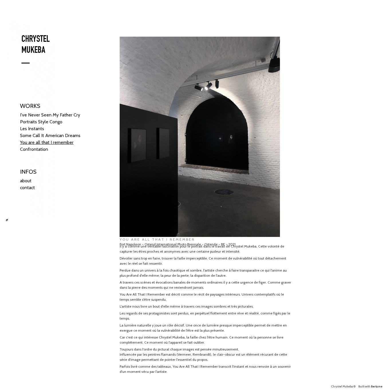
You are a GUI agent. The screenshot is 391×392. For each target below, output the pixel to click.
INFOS (28, 171)
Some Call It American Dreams (50, 135)
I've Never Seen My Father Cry (50, 115)
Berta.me (376, 386)
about (25, 180)
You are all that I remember (47, 142)
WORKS (30, 105)
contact (27, 187)
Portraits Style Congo (41, 121)
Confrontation (34, 149)
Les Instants (32, 128)
